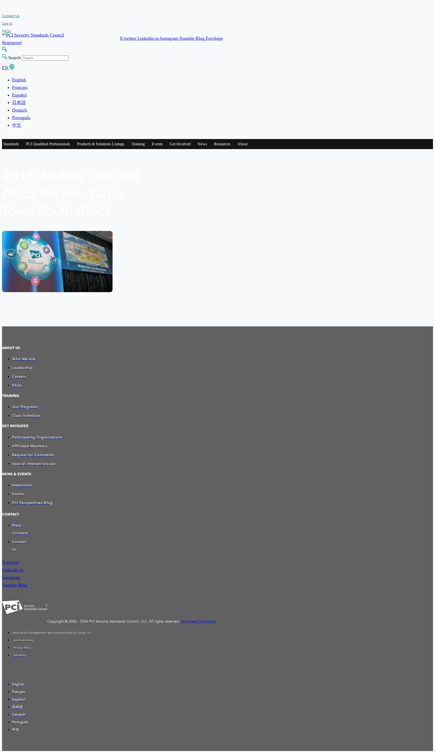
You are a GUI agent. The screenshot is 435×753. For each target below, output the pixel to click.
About (242, 144)
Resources (222, 144)
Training (138, 144)
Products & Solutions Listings (100, 144)
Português (21, 117)
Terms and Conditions (198, 621)
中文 (16, 125)
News (202, 144)
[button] (128, 38)
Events (157, 144)
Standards (11, 144)
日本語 (19, 102)
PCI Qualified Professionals (48, 144)
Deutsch (19, 110)
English (19, 79)
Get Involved (180, 144)
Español (19, 94)
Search (14, 57)
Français (19, 87)
